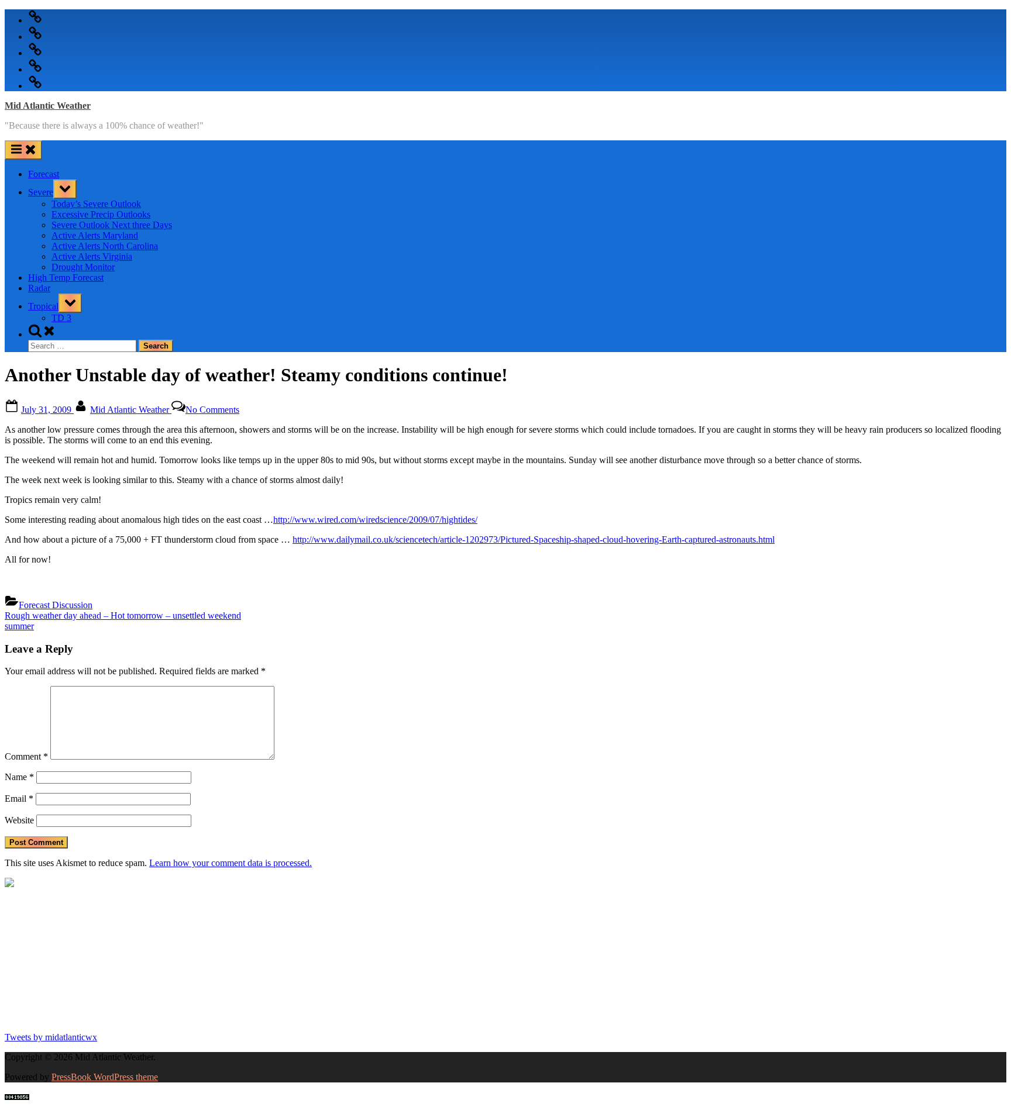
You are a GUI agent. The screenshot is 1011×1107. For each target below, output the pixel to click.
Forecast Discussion (55, 605)
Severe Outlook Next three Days (111, 225)
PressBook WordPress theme (104, 1077)
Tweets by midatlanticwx (51, 1037)
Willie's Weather (53, 1017)
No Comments (212, 410)
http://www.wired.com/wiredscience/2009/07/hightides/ (375, 520)
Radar (39, 288)
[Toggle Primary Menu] (23, 150)
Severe (40, 192)
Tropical (43, 306)
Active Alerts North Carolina (104, 246)
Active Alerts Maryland (94, 235)
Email (19, 798)
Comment (26, 756)
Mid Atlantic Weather (48, 106)
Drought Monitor (83, 267)
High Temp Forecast (66, 277)
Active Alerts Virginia (91, 256)
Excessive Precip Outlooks (100, 214)
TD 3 (61, 318)
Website (19, 820)
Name (19, 777)
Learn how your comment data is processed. (230, 863)
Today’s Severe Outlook (96, 204)
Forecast (43, 174)
